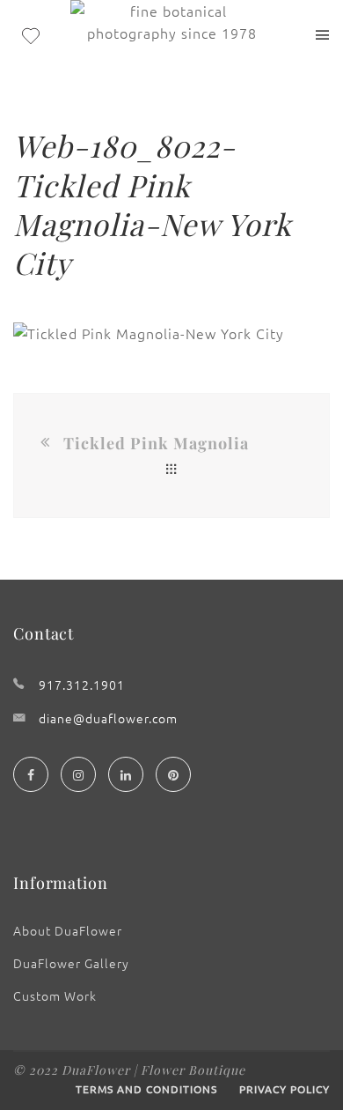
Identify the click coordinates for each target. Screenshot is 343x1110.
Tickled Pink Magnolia (156, 443)
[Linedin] (125, 774)
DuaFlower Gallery (71, 963)
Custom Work (55, 995)
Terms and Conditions (146, 1089)
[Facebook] (30, 774)
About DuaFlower (67, 930)
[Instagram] (78, 774)
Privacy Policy (284, 1089)
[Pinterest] (173, 774)
